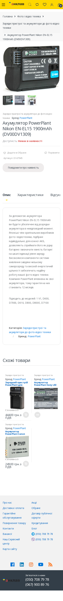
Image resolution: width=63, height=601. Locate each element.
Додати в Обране (16, 152)
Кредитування (39, 523)
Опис (6, 195)
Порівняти (53, 152)
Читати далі (37, 415)
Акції (34, 502)
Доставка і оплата (13, 508)
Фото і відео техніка (29, 16)
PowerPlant (25, 118)
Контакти (8, 528)
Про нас (7, 502)
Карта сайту (10, 549)
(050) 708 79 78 (44, 534)
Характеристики (30, 195)
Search (30, 4)
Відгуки (56, 195)
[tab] (6, 196)
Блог (34, 528)
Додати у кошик (26, 415)
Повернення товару (14, 523)
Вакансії (7, 534)
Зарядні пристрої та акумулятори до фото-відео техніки (31, 25)
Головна (8, 16)
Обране (35, 508)
